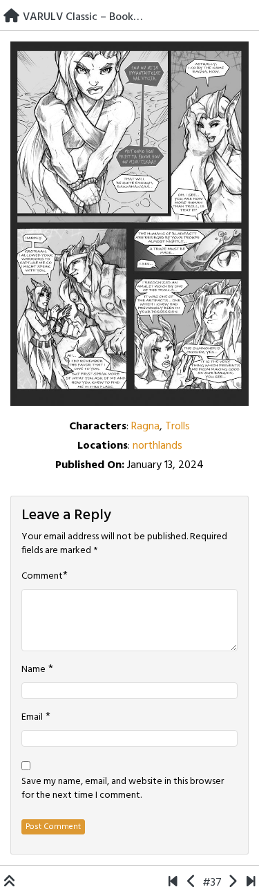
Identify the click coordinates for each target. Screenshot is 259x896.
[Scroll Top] (9, 883)
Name (33, 670)
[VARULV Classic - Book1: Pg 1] (173, 883)
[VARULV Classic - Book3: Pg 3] (192, 883)
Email (32, 718)
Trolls (177, 427)
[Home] (11, 17)
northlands (157, 446)
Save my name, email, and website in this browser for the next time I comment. (122, 789)
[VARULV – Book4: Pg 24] (251, 883)
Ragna (145, 427)
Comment (42, 577)
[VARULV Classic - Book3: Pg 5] (232, 883)
